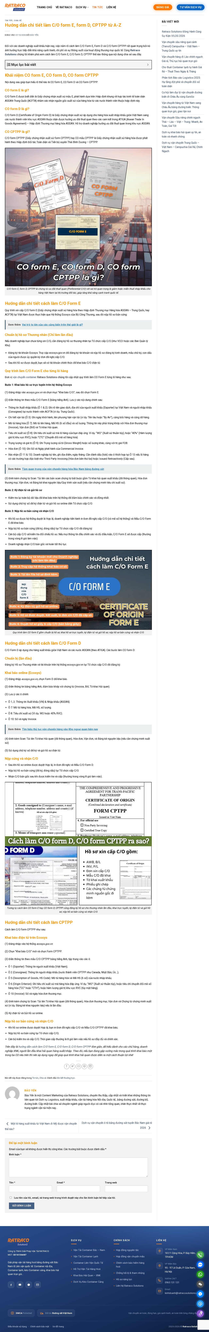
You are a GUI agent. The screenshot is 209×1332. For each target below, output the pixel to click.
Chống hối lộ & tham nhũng (130, 1273)
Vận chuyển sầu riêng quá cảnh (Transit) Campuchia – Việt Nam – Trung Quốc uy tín (181, 46)
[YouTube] (20, 1284)
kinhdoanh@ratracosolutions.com (183, 1293)
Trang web (111, 1182)
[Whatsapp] (200, 1274)
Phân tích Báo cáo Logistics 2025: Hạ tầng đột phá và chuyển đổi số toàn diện (181, 82)
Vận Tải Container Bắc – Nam (89, 1250)
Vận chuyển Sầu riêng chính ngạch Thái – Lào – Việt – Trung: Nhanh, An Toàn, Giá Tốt (182, 121)
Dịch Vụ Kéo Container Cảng (88, 1282)
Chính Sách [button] (122, 1240)
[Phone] (200, 1254)
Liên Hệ (111, 7)
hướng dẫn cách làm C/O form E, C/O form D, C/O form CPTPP (54, 1046)
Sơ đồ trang (58, 1326)
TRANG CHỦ (44, 7)
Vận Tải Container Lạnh (85, 1256)
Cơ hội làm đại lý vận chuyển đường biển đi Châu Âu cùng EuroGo (182, 94)
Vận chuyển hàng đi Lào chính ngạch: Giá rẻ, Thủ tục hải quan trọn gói (182, 59)
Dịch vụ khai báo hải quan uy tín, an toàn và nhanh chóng (181, 134)
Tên (12, 1182)
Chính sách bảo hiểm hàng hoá (130, 1265)
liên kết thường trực (66, 1078)
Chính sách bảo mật (39, 1326)
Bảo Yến (34, 35)
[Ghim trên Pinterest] (84, 1066)
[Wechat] (200, 1284)
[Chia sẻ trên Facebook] (66, 1066)
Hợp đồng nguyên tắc (127, 1250)
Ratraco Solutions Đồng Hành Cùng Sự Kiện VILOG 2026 (181, 33)
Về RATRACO (64, 7)
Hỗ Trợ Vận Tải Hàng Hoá (86, 1269)
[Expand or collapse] (148, 64)
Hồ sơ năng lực (124, 1279)
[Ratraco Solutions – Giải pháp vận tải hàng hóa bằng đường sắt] (15, 7)
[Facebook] (11, 1284)
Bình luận (15, 1154)
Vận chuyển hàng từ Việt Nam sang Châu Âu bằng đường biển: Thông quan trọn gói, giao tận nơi (181, 107)
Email (61, 1182)
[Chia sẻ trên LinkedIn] (90, 1066)
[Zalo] (28, 1284)
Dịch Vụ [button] (76, 1240)
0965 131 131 (172, 1282)
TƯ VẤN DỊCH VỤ (190, 7)
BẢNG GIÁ (162, 7)
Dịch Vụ (81, 7)
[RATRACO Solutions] (35, 1242)
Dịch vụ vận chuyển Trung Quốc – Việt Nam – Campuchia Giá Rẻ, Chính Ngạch (182, 147)
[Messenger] (200, 1294)
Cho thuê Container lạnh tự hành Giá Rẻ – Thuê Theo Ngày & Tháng (182, 69)
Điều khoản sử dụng (17, 1326)
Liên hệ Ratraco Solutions (130, 1285)
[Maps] (200, 1313)
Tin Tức (97, 7)
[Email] (37, 1284)
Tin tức (9, 20)
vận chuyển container (24, 377)
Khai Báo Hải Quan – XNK (87, 1275)
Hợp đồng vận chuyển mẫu (130, 1256)
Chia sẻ (18, 20)
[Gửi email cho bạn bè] (78, 1066)
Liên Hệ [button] (161, 1240)
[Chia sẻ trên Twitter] (72, 1066)
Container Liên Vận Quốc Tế (88, 1263)
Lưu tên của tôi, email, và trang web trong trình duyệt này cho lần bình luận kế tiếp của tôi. (65, 1197)
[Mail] (200, 1303)
